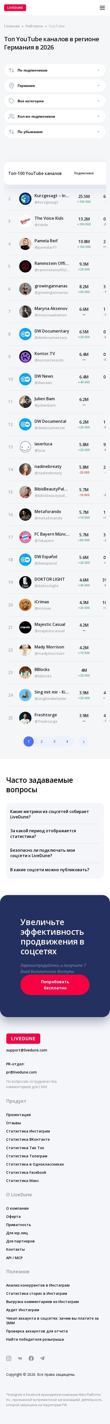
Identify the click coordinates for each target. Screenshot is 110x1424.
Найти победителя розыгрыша (35, 1339)
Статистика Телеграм (26, 1156)
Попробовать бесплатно (55, 985)
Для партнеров (20, 1241)
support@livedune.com (26, 1050)
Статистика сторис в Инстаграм (36, 1293)
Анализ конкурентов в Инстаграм (38, 1285)
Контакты (15, 1249)
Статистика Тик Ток (25, 1147)
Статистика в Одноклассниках (35, 1164)
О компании (17, 1208)
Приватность (18, 1224)
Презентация (18, 1114)
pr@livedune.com (21, 1072)
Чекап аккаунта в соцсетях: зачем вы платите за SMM (52, 1320)
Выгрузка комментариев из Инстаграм (42, 1301)
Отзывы (13, 1122)
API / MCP (14, 1257)
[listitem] (55, 814)
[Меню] (102, 7)
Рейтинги (34, 26)
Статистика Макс (22, 1180)
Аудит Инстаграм (22, 1309)
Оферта (13, 1216)
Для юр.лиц (17, 1232)
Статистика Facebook (26, 1172)
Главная (11, 26)
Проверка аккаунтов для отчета (37, 1331)
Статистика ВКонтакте (28, 1139)
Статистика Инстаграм (28, 1131)
